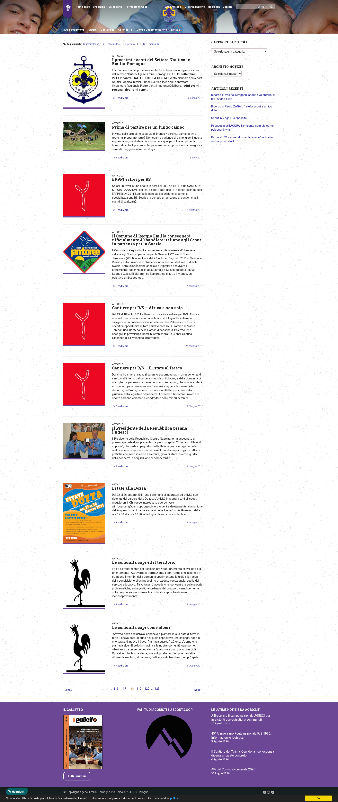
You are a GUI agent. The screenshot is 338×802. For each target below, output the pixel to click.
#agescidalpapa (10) (93, 44)
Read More (122, 97)
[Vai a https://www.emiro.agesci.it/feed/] (264, 792)
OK (318, 798)
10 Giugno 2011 (194, 346)
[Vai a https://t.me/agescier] (272, 792)
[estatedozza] (84, 513)
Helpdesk (214, 6)
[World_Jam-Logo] (84, 252)
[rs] (84, 195)
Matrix (92, 29)
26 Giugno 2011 (194, 286)
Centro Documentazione (152, 29)
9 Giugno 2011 (195, 406)
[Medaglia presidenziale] (84, 440)
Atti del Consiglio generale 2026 (233, 769)
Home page (83, 6)
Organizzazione (194, 6)
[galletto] (84, 582)
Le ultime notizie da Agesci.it (235, 710)
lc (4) (142, 44)
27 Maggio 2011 (194, 522)
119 (139, 688)
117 (123, 688)
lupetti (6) (130, 44)
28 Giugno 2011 (194, 209)
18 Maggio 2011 (194, 604)
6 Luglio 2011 (195, 97)
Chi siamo (99, 6)
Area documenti (74, 29)
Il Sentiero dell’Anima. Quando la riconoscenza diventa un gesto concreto (242, 753)
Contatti (227, 6)
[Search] (271, 6)
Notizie (175, 29)
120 (147, 688)
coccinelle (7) (114, 44)
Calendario (115, 6)
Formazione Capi (136, 6)
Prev (69, 690)
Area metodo (173, 6)
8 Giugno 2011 (195, 466)
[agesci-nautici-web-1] (84, 81)
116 (116, 688)
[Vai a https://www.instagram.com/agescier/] (268, 792)
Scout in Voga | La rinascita (229, 118)
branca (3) (154, 44)
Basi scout (107, 29)
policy (174, 798)
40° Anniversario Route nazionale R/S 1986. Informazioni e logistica (241, 735)
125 (157, 688)
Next (197, 690)
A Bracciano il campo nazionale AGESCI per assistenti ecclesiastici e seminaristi (240, 718)
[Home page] (67, 9)
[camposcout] (84, 136)
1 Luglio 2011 (195, 157)
